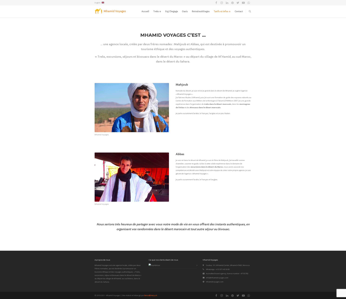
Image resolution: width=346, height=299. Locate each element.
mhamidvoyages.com (214, 282)
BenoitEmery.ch (150, 295)
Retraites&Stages (201, 11)
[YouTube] (243, 2)
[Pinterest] (232, 2)
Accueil (145, 11)
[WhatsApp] (248, 2)
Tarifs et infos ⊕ (222, 11)
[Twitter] (238, 2)
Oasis (185, 11)
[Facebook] (216, 2)
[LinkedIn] (227, 2)
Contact (239, 11)
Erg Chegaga (171, 11)
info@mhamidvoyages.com (217, 277)
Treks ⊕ (157, 11)
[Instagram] (221, 2)
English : (98, 3)
